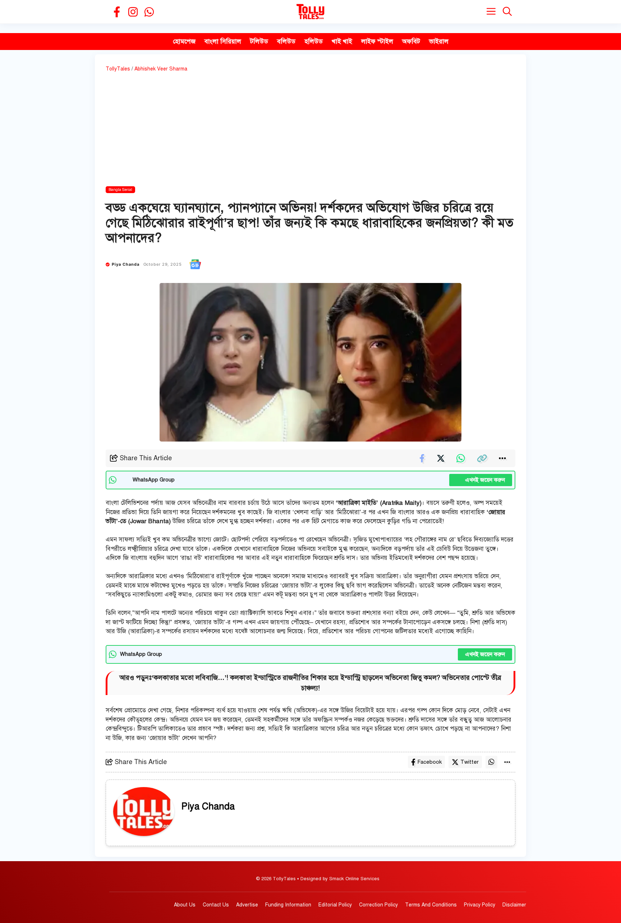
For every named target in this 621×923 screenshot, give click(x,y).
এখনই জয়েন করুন (480, 480)
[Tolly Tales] (310, 11)
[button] (507, 11)
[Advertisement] (310, 130)
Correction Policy (378, 905)
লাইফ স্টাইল (377, 41)
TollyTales (118, 69)
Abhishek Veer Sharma (160, 69)
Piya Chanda (126, 264)
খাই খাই (342, 41)
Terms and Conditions (431, 905)
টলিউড (259, 41)
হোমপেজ (184, 41)
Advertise (247, 905)
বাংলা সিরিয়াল (222, 41)
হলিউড (313, 41)
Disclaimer (514, 905)
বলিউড (286, 41)
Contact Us (216, 905)
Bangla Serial (120, 189)
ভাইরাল (438, 41)
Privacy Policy (479, 905)
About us (185, 905)
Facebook (429, 762)
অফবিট (411, 41)
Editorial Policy (335, 905)
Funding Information (288, 905)
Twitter (469, 762)
